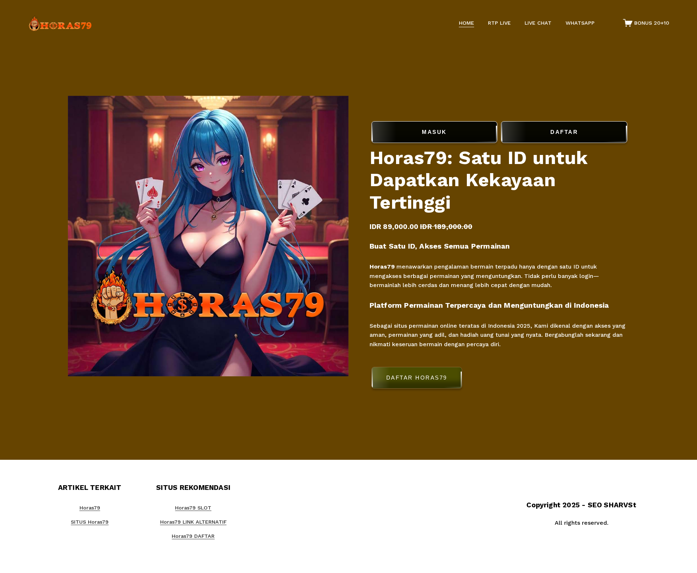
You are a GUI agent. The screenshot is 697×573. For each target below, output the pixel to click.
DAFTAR (564, 132)
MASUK (434, 132)
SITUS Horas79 (90, 522)
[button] (499, 379)
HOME (466, 23)
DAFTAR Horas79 (416, 378)
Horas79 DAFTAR (193, 536)
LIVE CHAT (538, 23)
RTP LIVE (499, 23)
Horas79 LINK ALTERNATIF (193, 522)
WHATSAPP (580, 23)
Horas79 (382, 266)
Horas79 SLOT (193, 508)
